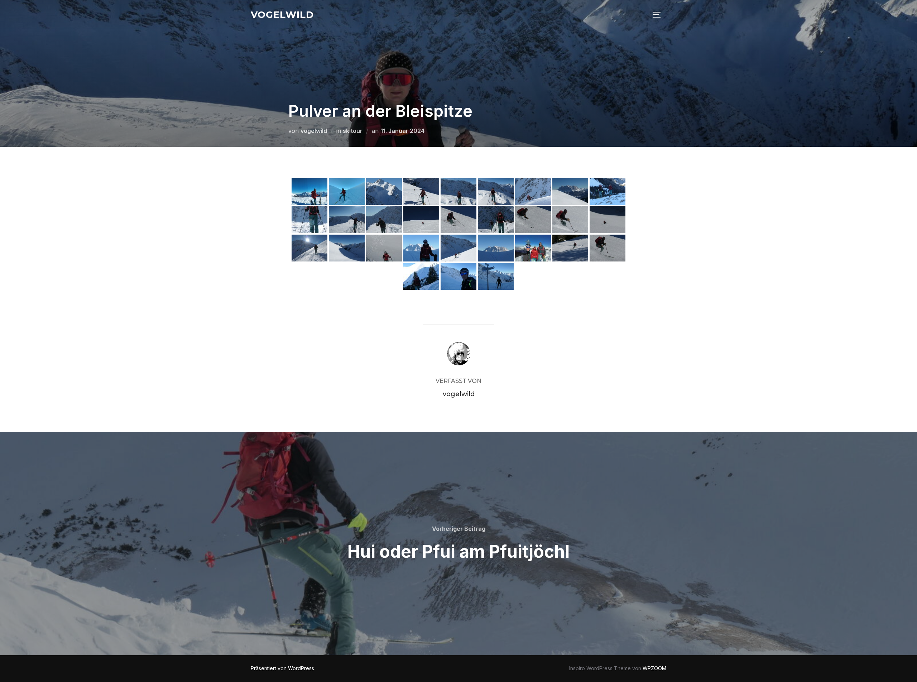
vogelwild (282, 14)
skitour (353, 130)
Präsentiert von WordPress (282, 668)
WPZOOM (654, 668)
